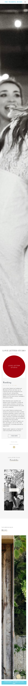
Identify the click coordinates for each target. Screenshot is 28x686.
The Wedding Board (13, 2)
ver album (14, 489)
